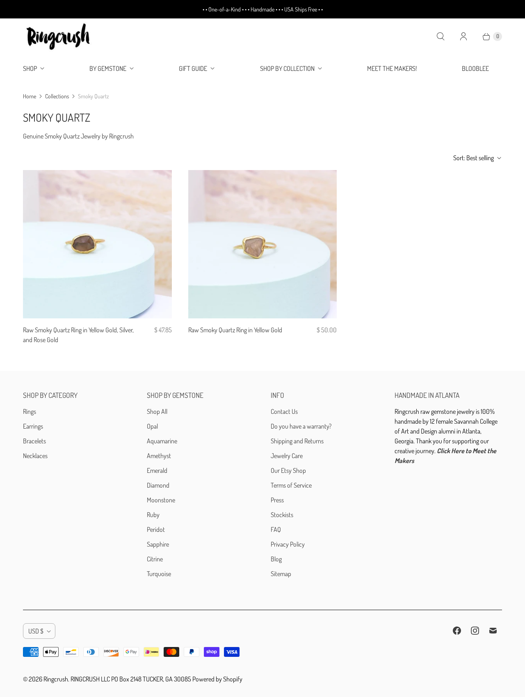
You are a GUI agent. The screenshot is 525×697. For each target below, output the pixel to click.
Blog (276, 559)
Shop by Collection (287, 68)
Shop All (157, 411)
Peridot (156, 529)
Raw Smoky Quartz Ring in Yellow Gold (235, 330)
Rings (29, 411)
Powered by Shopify (217, 679)
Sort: (473, 158)
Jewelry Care (287, 456)
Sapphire (158, 544)
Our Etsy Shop (288, 470)
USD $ (35, 631)
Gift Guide (193, 68)
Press (277, 500)
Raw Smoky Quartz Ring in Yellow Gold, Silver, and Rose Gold (78, 335)
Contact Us (284, 411)
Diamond (158, 485)
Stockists (282, 515)
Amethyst (159, 456)
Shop (30, 68)
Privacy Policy (288, 544)
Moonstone (161, 500)
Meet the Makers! (392, 68)
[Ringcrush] (59, 36)
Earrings (33, 426)
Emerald (157, 470)
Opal (152, 426)
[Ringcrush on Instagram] (475, 630)
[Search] (440, 36)
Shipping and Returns (297, 441)
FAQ (276, 529)
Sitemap (281, 574)
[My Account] (463, 36)
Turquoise (159, 574)
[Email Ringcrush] (493, 630)
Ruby (153, 515)
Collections (57, 96)
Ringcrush (55, 679)
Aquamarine (162, 441)
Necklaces (35, 456)
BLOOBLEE (475, 68)
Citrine (155, 559)
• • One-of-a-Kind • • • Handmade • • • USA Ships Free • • (263, 9)
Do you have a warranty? (301, 426)
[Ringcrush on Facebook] (457, 630)
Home (29, 96)
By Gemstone (107, 68)
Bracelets (34, 441)
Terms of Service (291, 485)
